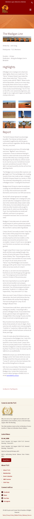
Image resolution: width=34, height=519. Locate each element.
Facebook (6, 492)
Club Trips (6, 482)
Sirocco (29, 515)
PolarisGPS (9, 451)
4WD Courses (7, 479)
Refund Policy (18, 515)
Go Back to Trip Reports (10, 389)
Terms (4, 515)
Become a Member (20, 2)
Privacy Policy (10, 515)
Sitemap (25, 515)
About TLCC (6, 470)
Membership (6, 473)
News (5, 495)
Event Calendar (7, 476)
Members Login (9, 2)
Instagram (7, 501)
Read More (6, 460)
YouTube (6, 498)
